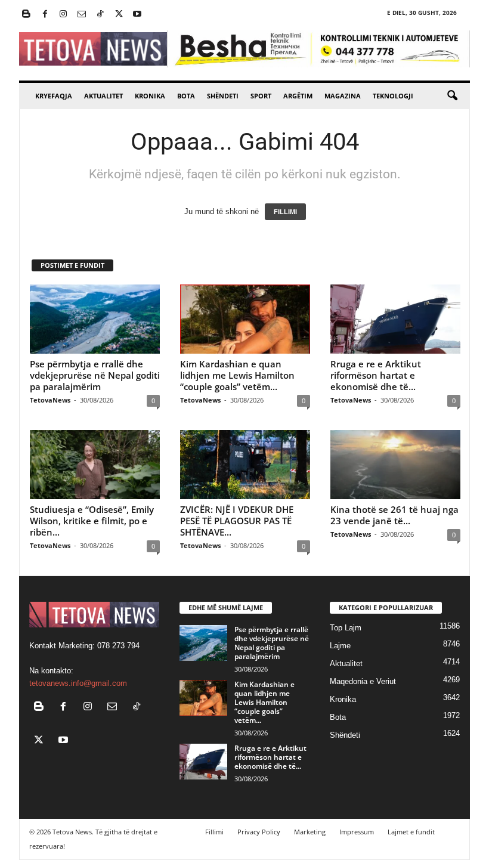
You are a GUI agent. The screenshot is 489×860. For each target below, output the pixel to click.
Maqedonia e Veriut (363, 681)
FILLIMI (285, 211)
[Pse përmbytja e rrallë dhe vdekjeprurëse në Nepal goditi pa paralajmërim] (95, 319)
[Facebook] (45, 14)
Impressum (356, 831)
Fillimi (214, 831)
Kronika (150, 95)
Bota (186, 95)
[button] (452, 96)
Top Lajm (345, 627)
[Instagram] (63, 14)
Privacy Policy (258, 831)
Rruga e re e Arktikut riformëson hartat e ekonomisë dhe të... (375, 375)
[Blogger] (26, 14)
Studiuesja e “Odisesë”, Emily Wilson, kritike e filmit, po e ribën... (92, 520)
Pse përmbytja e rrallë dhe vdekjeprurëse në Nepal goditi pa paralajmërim (95, 375)
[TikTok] (100, 14)
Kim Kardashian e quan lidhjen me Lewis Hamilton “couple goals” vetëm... (237, 375)
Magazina (342, 95)
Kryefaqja (53, 95)
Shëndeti (223, 95)
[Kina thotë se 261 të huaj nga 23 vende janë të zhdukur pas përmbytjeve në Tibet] (395, 464)
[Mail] (82, 14)
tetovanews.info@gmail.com (78, 683)
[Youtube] (137, 14)
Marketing (310, 831)
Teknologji (393, 95)
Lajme (340, 645)
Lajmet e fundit (411, 831)
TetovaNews (50, 399)
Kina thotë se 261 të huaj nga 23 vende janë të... (394, 515)
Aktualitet (103, 95)
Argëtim (297, 95)
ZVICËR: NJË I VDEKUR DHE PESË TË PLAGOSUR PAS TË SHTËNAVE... (236, 520)
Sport (260, 95)
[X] (119, 14)
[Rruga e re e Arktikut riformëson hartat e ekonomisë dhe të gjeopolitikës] (395, 319)
